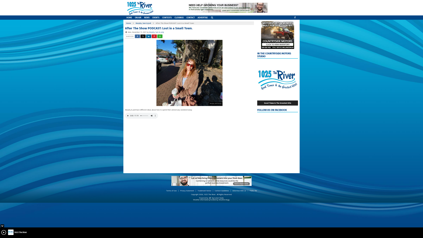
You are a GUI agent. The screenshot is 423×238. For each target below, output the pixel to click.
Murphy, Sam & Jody (156, 32)
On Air (138, 17)
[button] (212, 17)
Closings (179, 17)
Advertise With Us (239, 191)
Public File (253, 191)
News (146, 17)
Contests (167, 17)
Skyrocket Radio (217, 198)
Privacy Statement (187, 191)
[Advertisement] (227, 8)
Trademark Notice (204, 191)
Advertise (203, 17)
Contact (190, 17)
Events (155, 17)
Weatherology (224, 200)
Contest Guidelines (222, 191)
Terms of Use (171, 191)
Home (129, 17)
